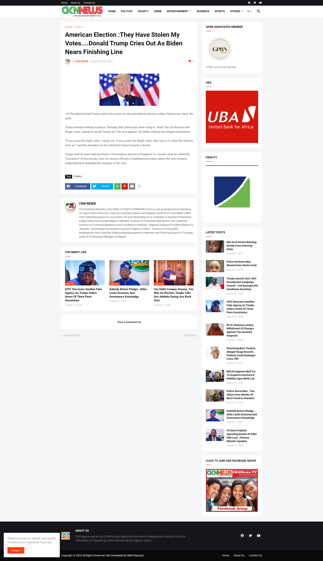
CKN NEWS (87, 203)
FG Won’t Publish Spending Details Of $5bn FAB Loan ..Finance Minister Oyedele (242, 436)
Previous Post (72, 335)
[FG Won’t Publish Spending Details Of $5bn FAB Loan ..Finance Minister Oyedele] (215, 435)
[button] (249, 11)
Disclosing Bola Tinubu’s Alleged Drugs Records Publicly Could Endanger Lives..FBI (241, 353)
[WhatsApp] (117, 186)
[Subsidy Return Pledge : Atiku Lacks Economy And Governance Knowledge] (215, 415)
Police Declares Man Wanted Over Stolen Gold (241, 263)
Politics (127, 11)
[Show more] (139, 186)
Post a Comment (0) (129, 322)
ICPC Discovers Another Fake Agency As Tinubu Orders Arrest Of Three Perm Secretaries (83, 295)
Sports (220, 11)
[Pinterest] (124, 186)
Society (143, 11)
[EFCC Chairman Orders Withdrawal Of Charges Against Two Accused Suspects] (215, 329)
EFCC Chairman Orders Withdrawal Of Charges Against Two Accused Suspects (240, 330)
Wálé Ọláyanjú (135, 555)
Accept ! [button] (16, 550)
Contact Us (89, 2)
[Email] (132, 186)
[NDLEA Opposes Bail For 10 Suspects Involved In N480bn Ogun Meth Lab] (215, 376)
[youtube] (260, 3)
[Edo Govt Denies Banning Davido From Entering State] (215, 246)
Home (64, 2)
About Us (75, 2)
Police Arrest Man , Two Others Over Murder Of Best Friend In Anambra (240, 395)
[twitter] (255, 3)
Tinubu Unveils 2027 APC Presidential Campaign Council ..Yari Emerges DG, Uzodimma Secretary (242, 284)
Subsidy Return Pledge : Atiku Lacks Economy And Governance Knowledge (128, 293)
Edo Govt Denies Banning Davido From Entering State (241, 246)
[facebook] (249, 3)
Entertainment (177, 11)
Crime (158, 11)
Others (235, 11)
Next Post (189, 335)
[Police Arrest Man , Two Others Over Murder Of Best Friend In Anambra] (215, 395)
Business (203, 11)
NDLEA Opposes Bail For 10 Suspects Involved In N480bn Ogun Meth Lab (241, 375)
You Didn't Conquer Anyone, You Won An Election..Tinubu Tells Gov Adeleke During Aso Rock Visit (173, 295)
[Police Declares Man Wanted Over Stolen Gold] (215, 266)
